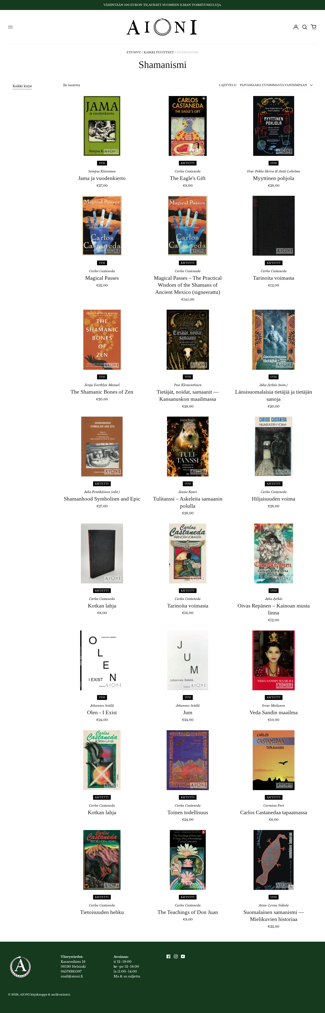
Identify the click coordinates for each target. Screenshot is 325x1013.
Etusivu (134, 52)
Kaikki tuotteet (159, 52)
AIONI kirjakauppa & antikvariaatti (45, 994)
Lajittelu (228, 85)
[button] (304, 27)
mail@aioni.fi (72, 976)
